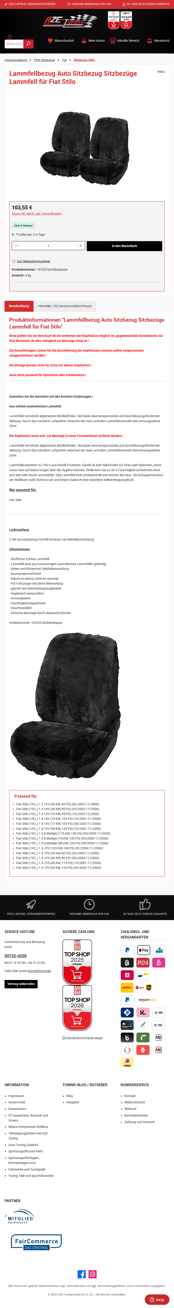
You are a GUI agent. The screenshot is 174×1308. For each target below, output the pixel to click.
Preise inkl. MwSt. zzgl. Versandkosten (36, 213)
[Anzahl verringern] (16, 245)
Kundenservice (135, 1085)
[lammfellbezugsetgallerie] (87, 147)
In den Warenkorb (124, 246)
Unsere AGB (16, 1102)
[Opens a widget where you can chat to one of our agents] (157, 1300)
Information (17, 1085)
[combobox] (14, 44)
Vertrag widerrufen (21, 984)
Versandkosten (76, 1286)
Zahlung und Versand (139, 1122)
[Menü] (10, 36)
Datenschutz (17, 1109)
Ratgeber (72, 1102)
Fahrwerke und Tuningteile (26, 1169)
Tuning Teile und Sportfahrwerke (30, 1176)
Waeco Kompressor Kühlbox (28, 1127)
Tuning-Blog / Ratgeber (85, 1085)
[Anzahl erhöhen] (80, 245)
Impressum (16, 1096)
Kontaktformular (39, 971)
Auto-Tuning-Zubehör (23, 1145)
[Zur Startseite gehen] (70, 21)
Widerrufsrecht (134, 1102)
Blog (69, 1096)
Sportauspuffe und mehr (25, 1151)
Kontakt (130, 1096)
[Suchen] (28, 44)
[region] (87, 147)
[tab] (19, 306)
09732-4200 (16, 955)
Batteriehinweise (136, 1115)
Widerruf (130, 1109)
